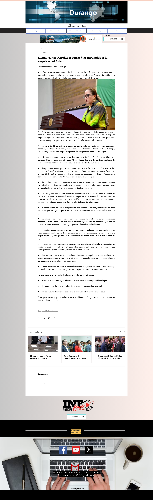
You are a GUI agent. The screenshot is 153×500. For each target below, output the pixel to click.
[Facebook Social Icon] (63, 450)
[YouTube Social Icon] (76, 450)
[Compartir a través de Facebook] (39, 318)
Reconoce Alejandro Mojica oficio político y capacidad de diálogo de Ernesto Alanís (110, 357)
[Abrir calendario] (122, 39)
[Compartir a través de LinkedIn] (49, 318)
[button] (125, 21)
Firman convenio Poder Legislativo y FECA (40, 357)
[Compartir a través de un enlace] (54, 318)
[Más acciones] (114, 53)
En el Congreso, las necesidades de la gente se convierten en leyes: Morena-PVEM (76, 357)
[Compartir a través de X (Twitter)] (44, 318)
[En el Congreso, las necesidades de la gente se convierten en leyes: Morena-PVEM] (77, 344)
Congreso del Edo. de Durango (48, 311)
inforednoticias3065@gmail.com (76, 475)
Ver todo (122, 332)
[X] (89, 450)
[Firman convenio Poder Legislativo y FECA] (43, 344)
